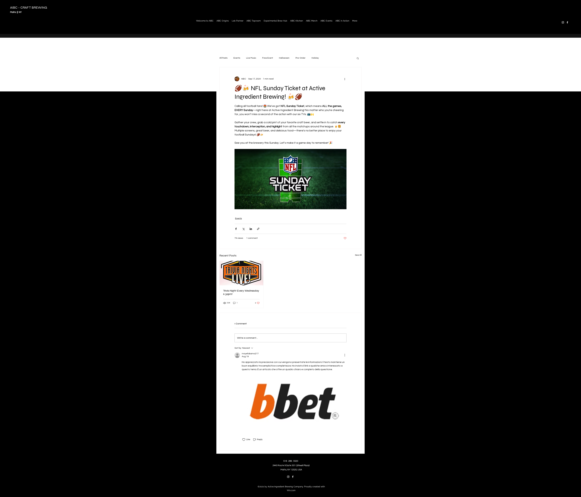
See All (358, 255)
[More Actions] (344, 355)
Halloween (284, 58)
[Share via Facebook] (236, 228)
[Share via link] (258, 228)
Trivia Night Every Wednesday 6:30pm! (241, 292)
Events (236, 58)
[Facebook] (567, 22)
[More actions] (344, 79)
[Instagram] (562, 22)
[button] (357, 58)
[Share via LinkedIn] (250, 228)
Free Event (267, 58)
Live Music (251, 58)
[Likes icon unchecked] (244, 439)
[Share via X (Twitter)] (243, 228)
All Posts (223, 58)
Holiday (315, 58)
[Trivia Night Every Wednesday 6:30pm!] (241, 273)
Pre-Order (300, 58)
